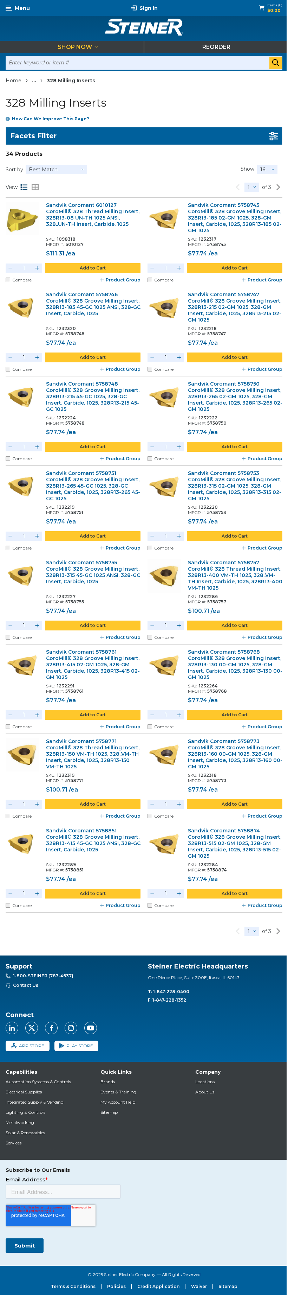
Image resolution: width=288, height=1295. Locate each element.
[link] (237, 187)
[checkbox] (8, 280)
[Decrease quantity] (10, 268)
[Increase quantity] (37, 268)
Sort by (14, 169)
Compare (22, 280)
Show (247, 169)
